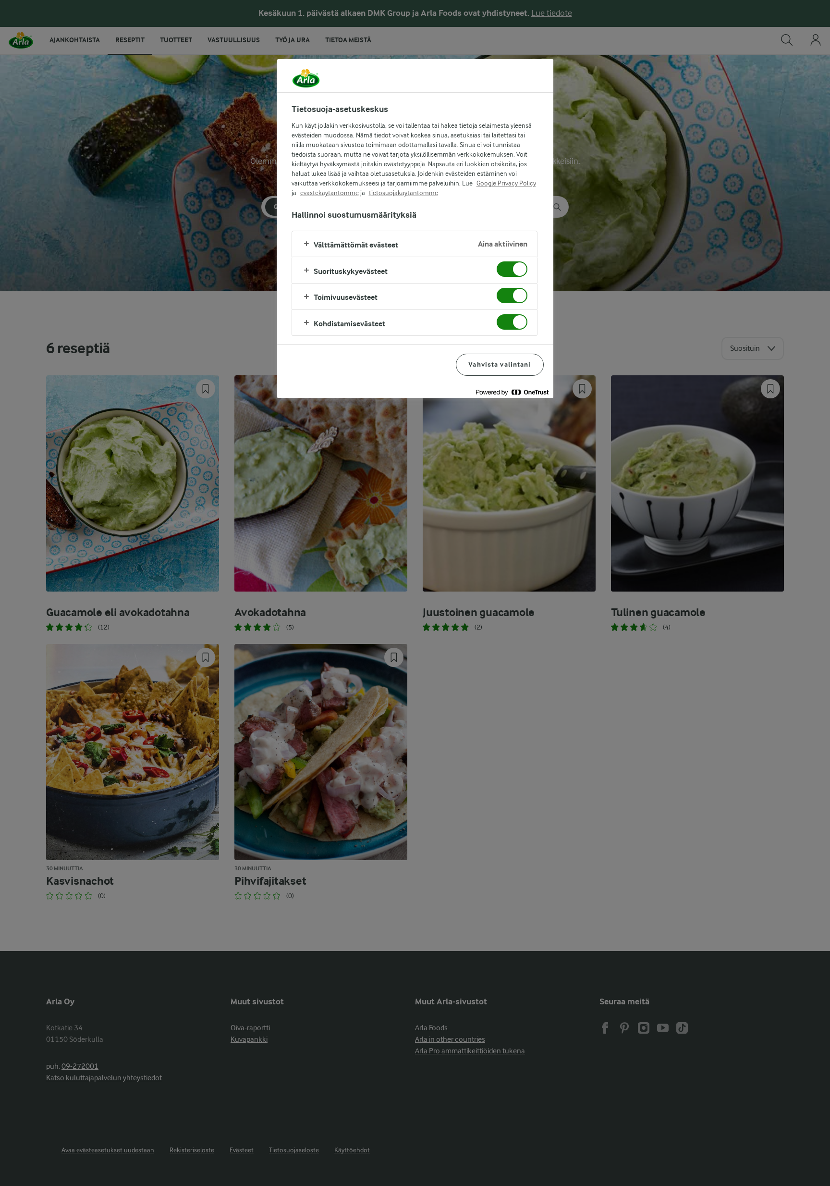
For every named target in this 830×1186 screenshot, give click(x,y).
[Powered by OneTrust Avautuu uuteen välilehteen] (512, 392)
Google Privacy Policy (506, 183)
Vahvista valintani (499, 364)
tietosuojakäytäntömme (403, 193)
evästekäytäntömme (329, 193)
